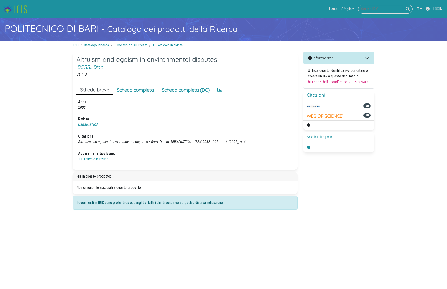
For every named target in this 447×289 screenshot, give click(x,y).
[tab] (219, 90)
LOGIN (437, 9)
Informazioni (323, 57)
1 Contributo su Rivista (130, 45)
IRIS (76, 45)
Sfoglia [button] (346, 9)
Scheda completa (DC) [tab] (186, 90)
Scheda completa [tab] (135, 90)
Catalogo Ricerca (96, 45)
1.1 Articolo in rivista (167, 45)
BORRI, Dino (90, 67)
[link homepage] (17, 9)
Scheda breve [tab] (94, 90)
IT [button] (417, 9)
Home (333, 9)
